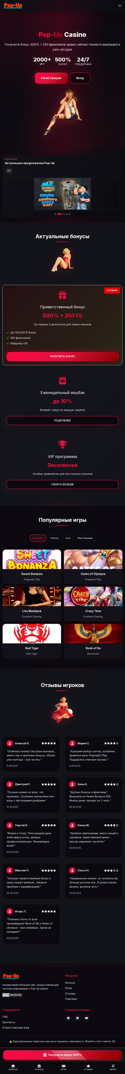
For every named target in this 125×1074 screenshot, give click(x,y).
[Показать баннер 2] (58, 214)
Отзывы (70, 993)
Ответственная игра (15, 1027)
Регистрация (51, 78)
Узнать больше (62, 484)
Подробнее (62, 420)
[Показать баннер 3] (62, 214)
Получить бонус (62, 356)
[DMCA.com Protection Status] (12, 996)
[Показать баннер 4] (67, 214)
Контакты (8, 1022)
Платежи (71, 998)
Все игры (38, 538)
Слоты (54, 538)
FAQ (5, 1016)
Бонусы (70, 982)
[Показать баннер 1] (55, 214)
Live (68, 538)
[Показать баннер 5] (70, 214)
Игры (68, 988)
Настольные (85, 538)
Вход (80, 78)
